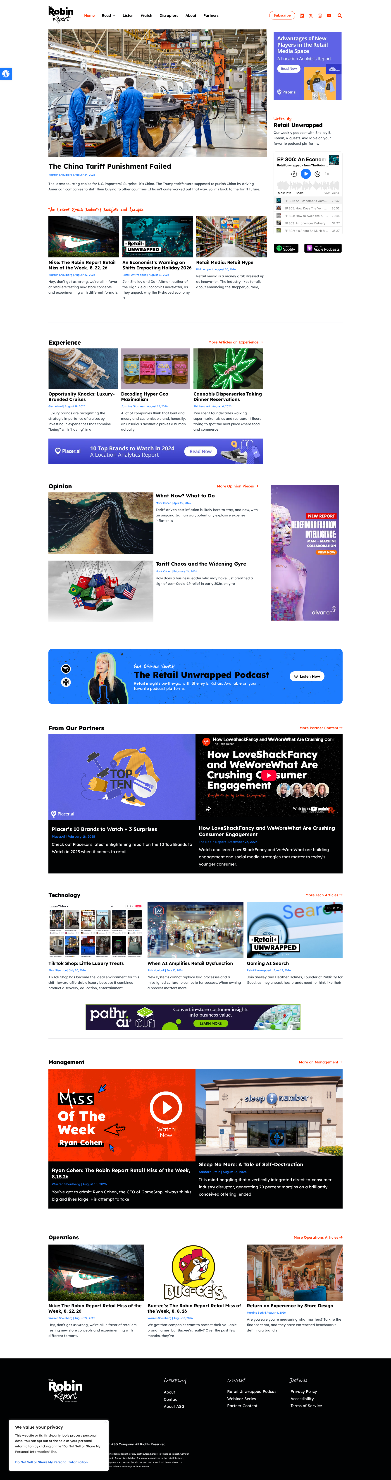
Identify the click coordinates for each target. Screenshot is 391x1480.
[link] (6, 74)
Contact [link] (171, 1399)
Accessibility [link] (302, 1398)
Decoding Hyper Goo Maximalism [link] (145, 396)
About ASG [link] (174, 1406)
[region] (59, 1445)
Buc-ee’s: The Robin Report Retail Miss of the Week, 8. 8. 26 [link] (194, 1308)
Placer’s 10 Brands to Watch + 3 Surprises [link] (104, 829)
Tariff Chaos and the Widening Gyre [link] (201, 564)
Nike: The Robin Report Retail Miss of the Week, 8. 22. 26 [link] (82, 265)
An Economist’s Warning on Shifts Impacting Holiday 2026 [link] (157, 265)
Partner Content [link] (242, 1405)
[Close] (106, 1422)
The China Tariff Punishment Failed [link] (109, 166)
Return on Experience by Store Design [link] (290, 1305)
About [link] (169, 1392)
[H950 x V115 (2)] (155, 451)
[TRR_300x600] (305, 552)
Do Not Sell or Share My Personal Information (51, 1462)
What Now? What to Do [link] (185, 495)
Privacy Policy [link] (304, 1391)
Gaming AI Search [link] (268, 963)
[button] (113, 15)
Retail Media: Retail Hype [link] (224, 262)
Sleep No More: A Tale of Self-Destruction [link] (251, 1164)
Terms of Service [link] (306, 1405)
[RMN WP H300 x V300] (308, 65)
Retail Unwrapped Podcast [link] (252, 1391)
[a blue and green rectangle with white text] (193, 1017)
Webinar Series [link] (241, 1398)
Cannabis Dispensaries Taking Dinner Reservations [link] (227, 396)
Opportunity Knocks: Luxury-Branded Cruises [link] (81, 396)
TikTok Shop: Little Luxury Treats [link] (86, 963)
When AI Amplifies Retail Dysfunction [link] (190, 963)
